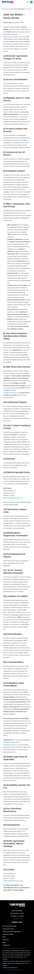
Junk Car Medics (13, 9)
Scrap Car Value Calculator (11, 931)
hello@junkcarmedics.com (20, 142)
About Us (5, 940)
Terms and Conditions (8, 969)
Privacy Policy (19, 804)
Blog (3, 942)
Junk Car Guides (8, 934)
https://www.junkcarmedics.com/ (12, 36)
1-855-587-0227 (17, 919)
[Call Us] (31, 2)
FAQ (3, 937)
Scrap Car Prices (8, 929)
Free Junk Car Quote (9, 926)
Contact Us (6, 945)
